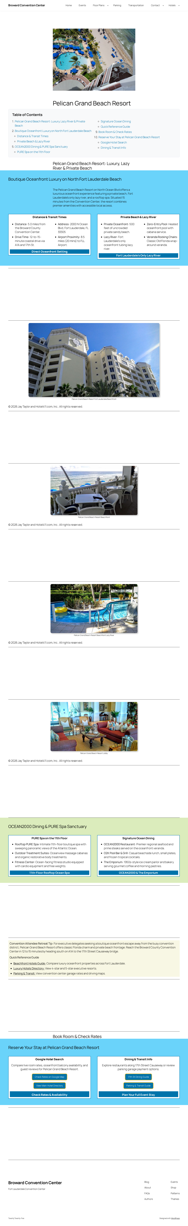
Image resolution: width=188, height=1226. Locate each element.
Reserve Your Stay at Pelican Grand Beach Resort (129, 137)
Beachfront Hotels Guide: (29, 963)
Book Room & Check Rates (115, 132)
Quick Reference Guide (115, 127)
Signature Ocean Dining (116, 121)
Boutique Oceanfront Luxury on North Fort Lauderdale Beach (53, 131)
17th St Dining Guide (138, 1076)
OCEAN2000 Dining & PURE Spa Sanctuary (41, 147)
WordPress (175, 1218)
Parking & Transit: (24, 973)
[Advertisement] (85, 294)
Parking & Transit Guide (138, 1085)
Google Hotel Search (114, 142)
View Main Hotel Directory (49, 1085)
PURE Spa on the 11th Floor (33, 152)
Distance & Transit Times (32, 136)
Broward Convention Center (26, 5)
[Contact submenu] (163, 5)
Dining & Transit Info (113, 148)
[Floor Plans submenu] (108, 5)
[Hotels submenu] (179, 5)
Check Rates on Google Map (49, 1076)
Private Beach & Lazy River (33, 141)
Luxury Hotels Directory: (29, 968)
